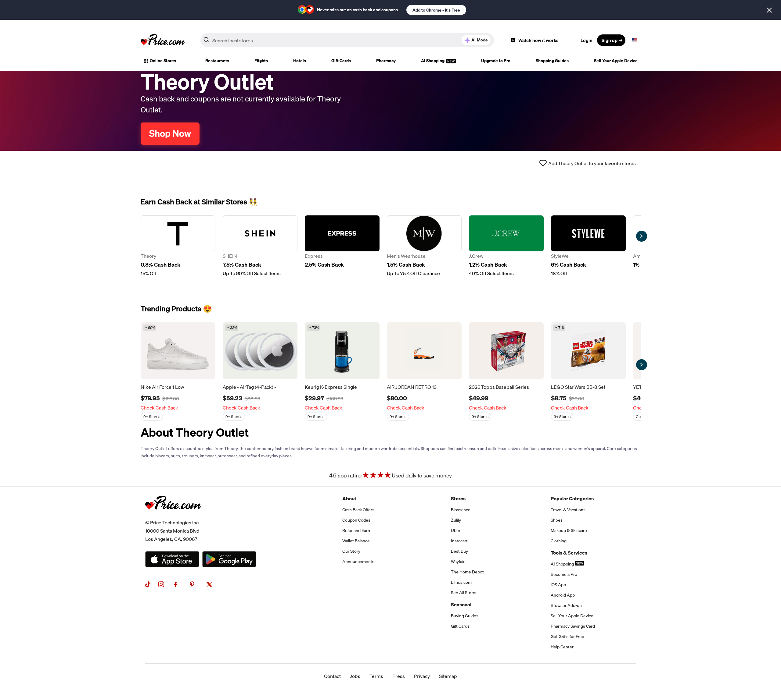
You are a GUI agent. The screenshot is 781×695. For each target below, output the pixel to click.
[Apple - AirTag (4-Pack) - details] (260, 350)
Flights (261, 60)
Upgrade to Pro (495, 60)
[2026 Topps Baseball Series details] (506, 350)
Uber (455, 530)
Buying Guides (464, 615)
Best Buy (459, 551)
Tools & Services (569, 552)
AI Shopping (433, 60)
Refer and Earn (356, 530)
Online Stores (163, 60)
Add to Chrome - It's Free (436, 10)
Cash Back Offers (358, 509)
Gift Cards (341, 60)
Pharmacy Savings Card (573, 626)
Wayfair (458, 561)
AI (479, 40)
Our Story (351, 551)
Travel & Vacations (568, 509)
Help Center (562, 647)
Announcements (358, 561)
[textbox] (634, 40)
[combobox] (347, 40)
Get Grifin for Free (567, 636)
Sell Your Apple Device (616, 60)
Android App (563, 595)
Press (398, 676)
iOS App (558, 584)
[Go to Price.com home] (163, 40)
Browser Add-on (566, 605)
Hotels (299, 60)
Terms (376, 676)
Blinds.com (461, 582)
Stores (458, 498)
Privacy (422, 676)
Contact (332, 676)
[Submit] (206, 41)
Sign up (609, 40)
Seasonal (461, 604)
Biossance (460, 509)
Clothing (559, 540)
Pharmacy (386, 60)
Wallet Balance (356, 540)
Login (586, 40)
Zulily (456, 520)
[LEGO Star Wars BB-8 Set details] (588, 350)
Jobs (355, 676)
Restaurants (217, 60)
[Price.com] (173, 516)
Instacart (459, 540)
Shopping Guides (552, 60)
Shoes (557, 520)
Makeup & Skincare (569, 530)
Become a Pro (564, 574)
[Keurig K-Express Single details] (342, 350)
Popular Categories (572, 498)
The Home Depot (467, 572)
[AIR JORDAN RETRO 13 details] (424, 350)
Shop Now (170, 133)
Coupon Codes (356, 520)
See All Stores (464, 592)
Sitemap (448, 676)
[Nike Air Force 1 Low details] (178, 350)
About (349, 498)
